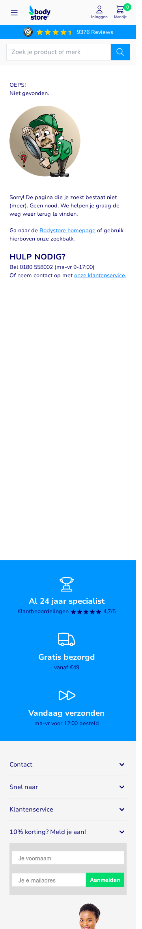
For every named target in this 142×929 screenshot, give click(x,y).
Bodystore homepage (67, 230)
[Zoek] (120, 52)
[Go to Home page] (39, 12)
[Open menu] (14, 12)
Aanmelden (105, 880)
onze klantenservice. (100, 275)
